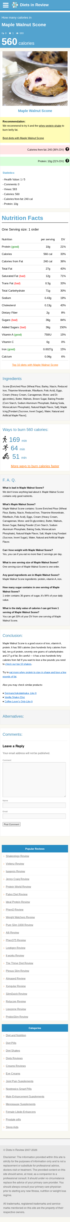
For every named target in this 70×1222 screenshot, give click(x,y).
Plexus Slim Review (17, 970)
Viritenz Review (15, 863)
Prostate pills (13, 1119)
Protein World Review (18, 886)
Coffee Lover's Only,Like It (19, 701)
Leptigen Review (15, 948)
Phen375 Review (16, 940)
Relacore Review (16, 1001)
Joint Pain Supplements (19, 1081)
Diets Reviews (14, 1058)
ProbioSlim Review (17, 1016)
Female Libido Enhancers (21, 1111)
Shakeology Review (17, 856)
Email (5, 811)
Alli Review (12, 932)
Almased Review (16, 978)
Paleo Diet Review (17, 894)
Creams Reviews (16, 1066)
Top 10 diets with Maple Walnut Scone (35, 364)
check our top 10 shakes (18, 664)
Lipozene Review (16, 1009)
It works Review (15, 955)
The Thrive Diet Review (19, 963)
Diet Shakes (13, 1050)
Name (5, 800)
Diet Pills (11, 1043)
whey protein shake (50, 125)
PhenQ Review (14, 909)
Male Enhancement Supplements (25, 1096)
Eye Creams (13, 1073)
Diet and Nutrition (16, 1035)
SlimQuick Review (16, 993)
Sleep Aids (12, 1127)
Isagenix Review (15, 871)
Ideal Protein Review (18, 902)
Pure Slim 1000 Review (19, 925)
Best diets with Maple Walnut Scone (23, 138)
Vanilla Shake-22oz (15, 697)
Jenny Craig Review (17, 879)
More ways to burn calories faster (35, 466)
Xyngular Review (16, 986)
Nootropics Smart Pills (19, 1089)
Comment (7, 760)
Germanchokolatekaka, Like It (20, 693)
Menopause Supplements (20, 1104)
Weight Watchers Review (20, 917)
